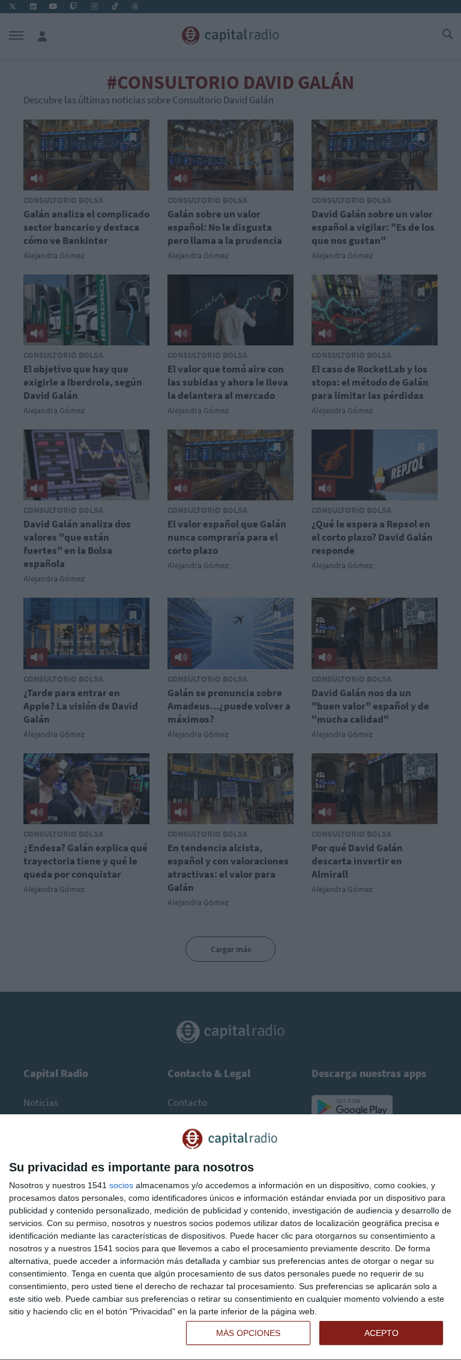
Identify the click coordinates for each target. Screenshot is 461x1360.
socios (121, 1185)
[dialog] (230, 1237)
